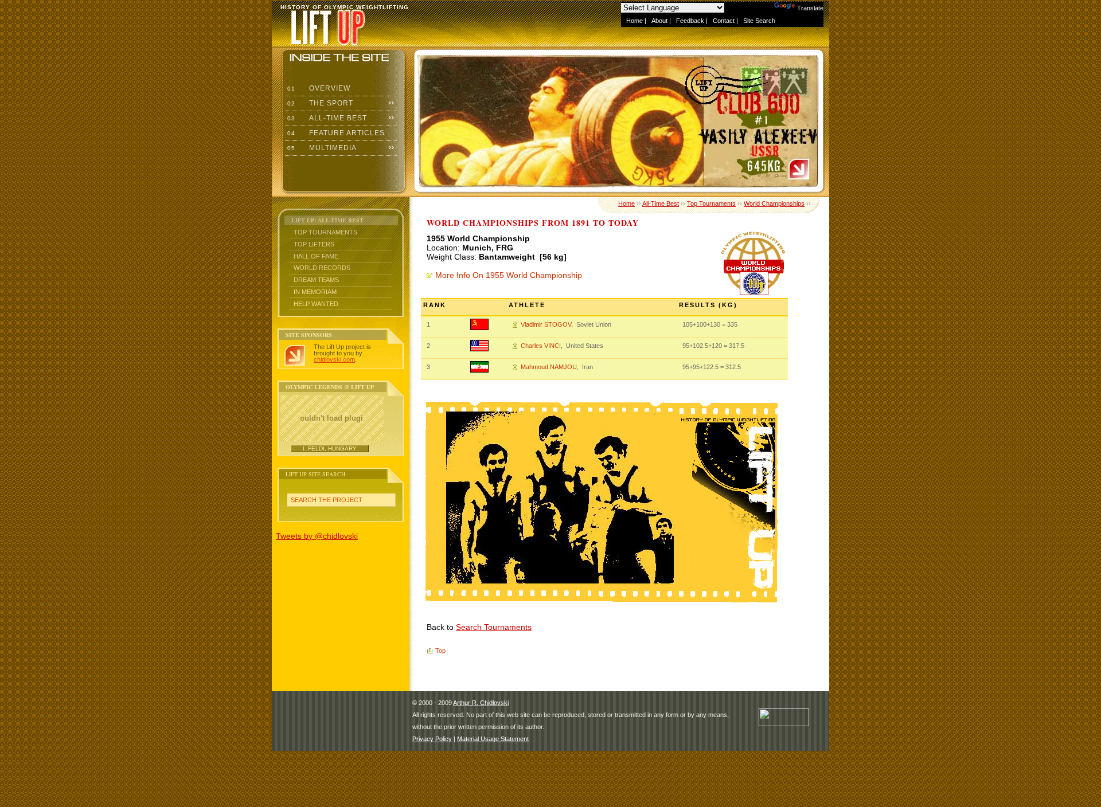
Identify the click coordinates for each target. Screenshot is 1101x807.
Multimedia (321, 148)
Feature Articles (335, 133)
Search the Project (326, 499)
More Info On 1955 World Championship (508, 275)
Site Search (759, 20)
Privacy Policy (432, 738)
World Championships (774, 203)
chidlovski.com (334, 359)
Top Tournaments (325, 232)
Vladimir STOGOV (546, 324)
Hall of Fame (316, 256)
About (659, 20)
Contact (724, 20)
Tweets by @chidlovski (317, 535)
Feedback (690, 20)
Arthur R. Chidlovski (481, 702)
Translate (810, 8)
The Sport (319, 103)
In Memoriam (315, 291)
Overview (317, 88)
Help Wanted (316, 303)
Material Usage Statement (493, 738)
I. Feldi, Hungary (330, 448)
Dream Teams (316, 279)
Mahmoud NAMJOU (549, 366)
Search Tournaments (494, 627)
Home (634, 20)
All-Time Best (326, 118)
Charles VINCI (541, 345)
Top (440, 650)
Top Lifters (314, 244)
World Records (322, 267)
